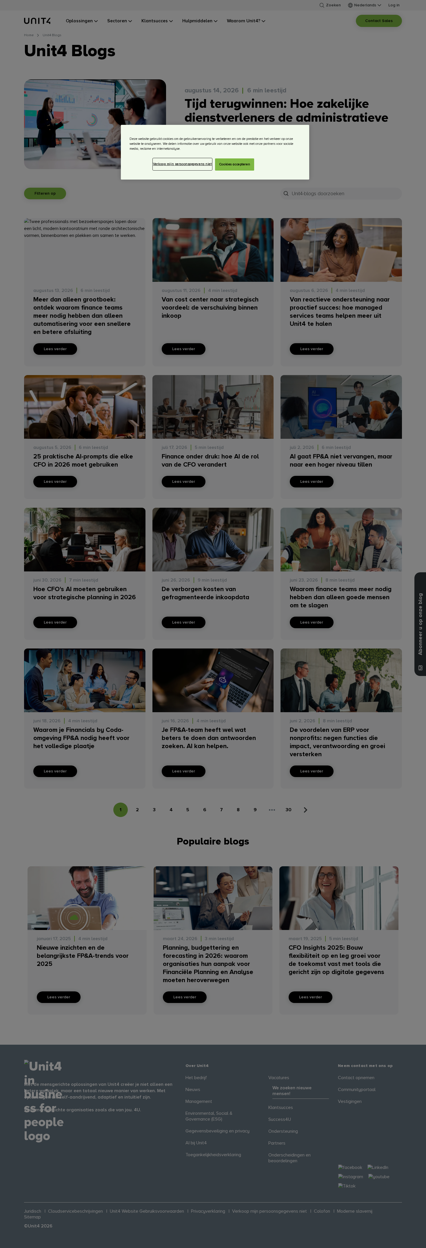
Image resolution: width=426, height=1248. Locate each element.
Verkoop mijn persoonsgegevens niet (182, 164)
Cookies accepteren (234, 164)
